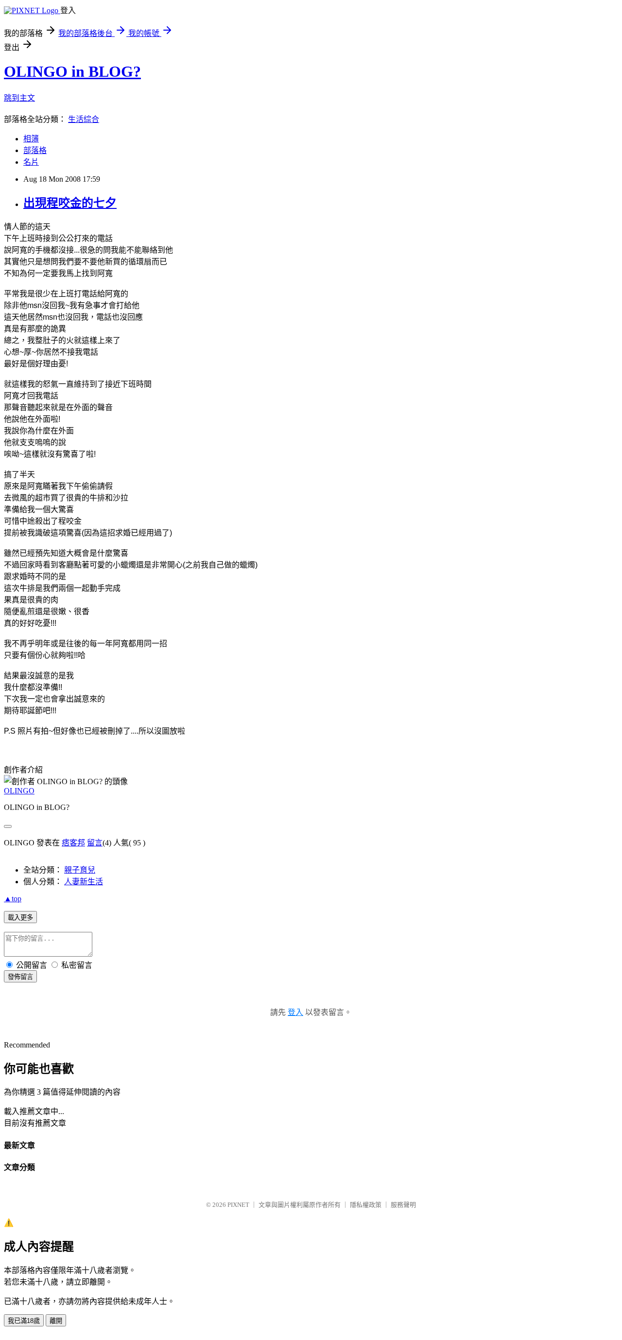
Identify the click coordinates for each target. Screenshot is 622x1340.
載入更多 (20, 917)
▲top (12, 898)
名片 (31, 162)
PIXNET (238, 1204)
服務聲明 (403, 1204)
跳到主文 (19, 98)
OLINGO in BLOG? (72, 71)
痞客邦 (73, 843)
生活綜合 (83, 119)
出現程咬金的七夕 (70, 203)
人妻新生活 (83, 881)
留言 (95, 843)
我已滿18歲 (24, 1320)
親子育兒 (79, 870)
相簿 (31, 139)
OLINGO (19, 791)
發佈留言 (20, 976)
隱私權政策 (365, 1204)
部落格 (35, 150)
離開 (56, 1320)
